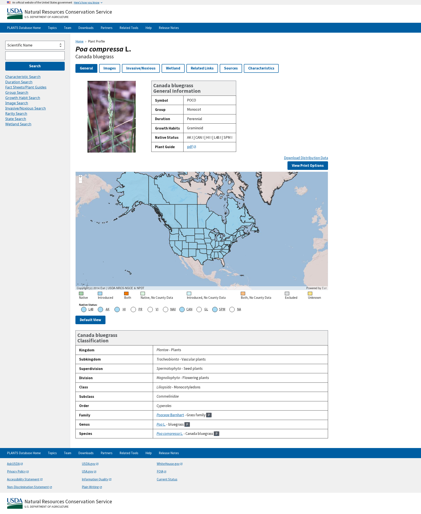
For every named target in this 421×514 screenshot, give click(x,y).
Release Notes (169, 28)
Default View (90, 319)
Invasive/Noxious (140, 68)
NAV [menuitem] (173, 309)
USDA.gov (88, 464)
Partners (106, 28)
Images (109, 68)
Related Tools (129, 28)
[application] (202, 231)
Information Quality (95, 479)
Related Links (202, 68)
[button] (80, 177)
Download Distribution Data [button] (306, 158)
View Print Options (308, 165)
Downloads (86, 28)
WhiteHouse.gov (168, 464)
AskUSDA (13, 464)
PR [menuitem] (140, 309)
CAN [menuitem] (189, 309)
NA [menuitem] (239, 309)
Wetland (173, 68)
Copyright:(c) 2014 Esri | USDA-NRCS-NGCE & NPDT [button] (110, 288)
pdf (190, 146)
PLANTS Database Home (24, 28)
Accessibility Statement (23, 479)
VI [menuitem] (157, 309)
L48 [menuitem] (90, 309)
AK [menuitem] (107, 309)
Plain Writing (90, 487)
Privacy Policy (16, 471)
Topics (52, 28)
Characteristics (261, 68)
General (86, 68)
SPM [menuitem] (222, 309)
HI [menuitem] (124, 309)
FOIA (160, 471)
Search (35, 66)
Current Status (167, 479)
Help (148, 28)
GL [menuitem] (206, 309)
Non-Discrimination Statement (28, 487)
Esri (324, 288)
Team (67, 28)
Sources (231, 68)
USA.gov (87, 471)
